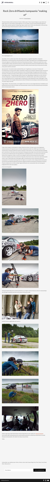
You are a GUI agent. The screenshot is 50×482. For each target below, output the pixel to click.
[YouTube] (44, 2)
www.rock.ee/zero (39, 433)
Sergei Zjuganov (27, 18)
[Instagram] (41, 2)
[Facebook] (39, 2)
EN (46, 3)
